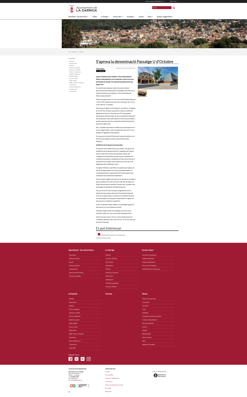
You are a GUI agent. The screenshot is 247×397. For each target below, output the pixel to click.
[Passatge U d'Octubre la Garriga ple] (158, 78)
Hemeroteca (73, 63)
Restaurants (109, 276)
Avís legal (108, 388)
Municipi (108, 255)
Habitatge (145, 313)
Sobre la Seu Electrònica (76, 272)
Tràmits (94, 16)
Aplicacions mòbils (74, 70)
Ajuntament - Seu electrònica (78, 16)
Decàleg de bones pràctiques (151, 269)
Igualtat (144, 330)
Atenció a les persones (149, 298)
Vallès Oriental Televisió (76, 82)
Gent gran (145, 306)
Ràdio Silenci (73, 80)
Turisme (141, 16)
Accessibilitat (109, 375)
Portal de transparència (149, 255)
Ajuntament (72, 255)
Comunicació (73, 89)
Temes (150, 16)
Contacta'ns (109, 381)
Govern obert (117, 16)
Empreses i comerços (112, 272)
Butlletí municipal (74, 74)
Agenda (71, 65)
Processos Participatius (149, 265)
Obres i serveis (146, 337)
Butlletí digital (73, 76)
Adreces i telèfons (111, 286)
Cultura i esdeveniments (149, 320)
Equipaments (110, 265)
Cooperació (145, 302)
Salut (143, 341)
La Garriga (104, 16)
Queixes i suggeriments (164, 16)
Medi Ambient (146, 334)
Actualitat (130, 16)
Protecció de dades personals (114, 385)
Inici (70, 51)
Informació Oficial (74, 258)
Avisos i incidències (75, 72)
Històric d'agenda (74, 67)
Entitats (108, 269)
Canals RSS (72, 91)
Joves (144, 309)
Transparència (73, 269)
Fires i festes (109, 262)
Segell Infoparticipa (148, 258)
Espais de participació (148, 262)
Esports (144, 327)
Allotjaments (109, 279)
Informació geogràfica (112, 283)
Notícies (82, 51)
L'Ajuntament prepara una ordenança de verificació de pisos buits (110, 236)
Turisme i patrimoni (111, 258)
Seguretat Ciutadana (148, 344)
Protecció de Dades (75, 276)
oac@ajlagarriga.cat (76, 380)
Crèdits (107, 371)
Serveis (71, 262)
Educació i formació (148, 323)
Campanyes (72, 85)
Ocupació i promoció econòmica (151, 316)
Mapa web (108, 391)
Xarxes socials (73, 78)
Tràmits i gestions (74, 265)
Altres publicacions (75, 87)
